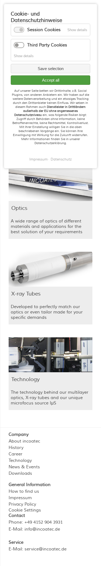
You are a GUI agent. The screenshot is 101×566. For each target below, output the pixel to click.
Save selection (51, 68)
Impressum (38, 159)
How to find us (24, 491)
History (16, 447)
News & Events (24, 467)
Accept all (50, 80)
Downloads (20, 473)
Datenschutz (61, 159)
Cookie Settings (25, 510)
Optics (19, 208)
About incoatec (24, 441)
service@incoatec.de (46, 549)
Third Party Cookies (47, 45)
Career (15, 454)
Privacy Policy (22, 504)
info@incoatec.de (42, 529)
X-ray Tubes (26, 293)
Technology (25, 379)
